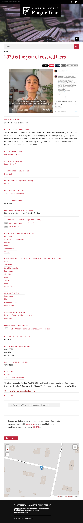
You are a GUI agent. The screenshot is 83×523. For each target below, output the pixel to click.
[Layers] (75, 447)
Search (76, 46)
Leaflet (59, 496)
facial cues (8, 296)
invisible (7, 242)
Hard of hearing (10, 305)
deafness (8, 236)
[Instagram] (71, 2)
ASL (6, 290)
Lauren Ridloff (10, 164)
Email (64, 65)
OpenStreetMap (67, 496)
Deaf (6, 283)
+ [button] (7, 446)
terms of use (31, 424)
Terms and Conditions (24, 518)
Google (7, 252)
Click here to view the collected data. (19, 391)
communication (10, 249)
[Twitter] (76, 2)
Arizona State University (14, 194)
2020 (6, 280)
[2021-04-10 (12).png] (43, 70)
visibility (7, 274)
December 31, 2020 (12, 154)
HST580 (7, 184)
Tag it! (13, 438)
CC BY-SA (36, 427)
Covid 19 (7, 375)
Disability (8, 318)
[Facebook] (79, 2)
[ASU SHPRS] (31, 512)
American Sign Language (14, 239)
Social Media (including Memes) (21, 223)
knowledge (8, 271)
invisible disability (11, 268)
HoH (6, 299)
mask (6, 246)
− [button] (7, 449)
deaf (6, 262)
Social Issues (14, 226)
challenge (8, 265)
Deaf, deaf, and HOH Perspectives (18, 315)
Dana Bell (8, 174)
